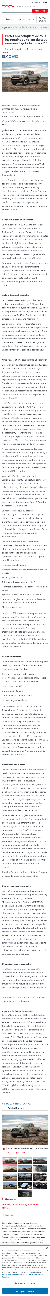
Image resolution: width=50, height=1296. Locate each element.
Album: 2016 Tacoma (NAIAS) (16, 1103)
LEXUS (31, 19)
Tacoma (6, 1207)
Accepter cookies (25, 1290)
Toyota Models (19, 1204)
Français (6, 1204)
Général (8, 19)
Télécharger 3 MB (16, 1152)
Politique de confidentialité (12, 1274)
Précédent (10, 1214)
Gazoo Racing (42, 19)
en (43, 2)
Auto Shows (33, 1204)
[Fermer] (47, 1248)
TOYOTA (20, 19)
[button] (10, 1160)
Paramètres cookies (25, 1283)
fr (46, 2)
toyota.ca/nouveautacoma (15, 1000)
